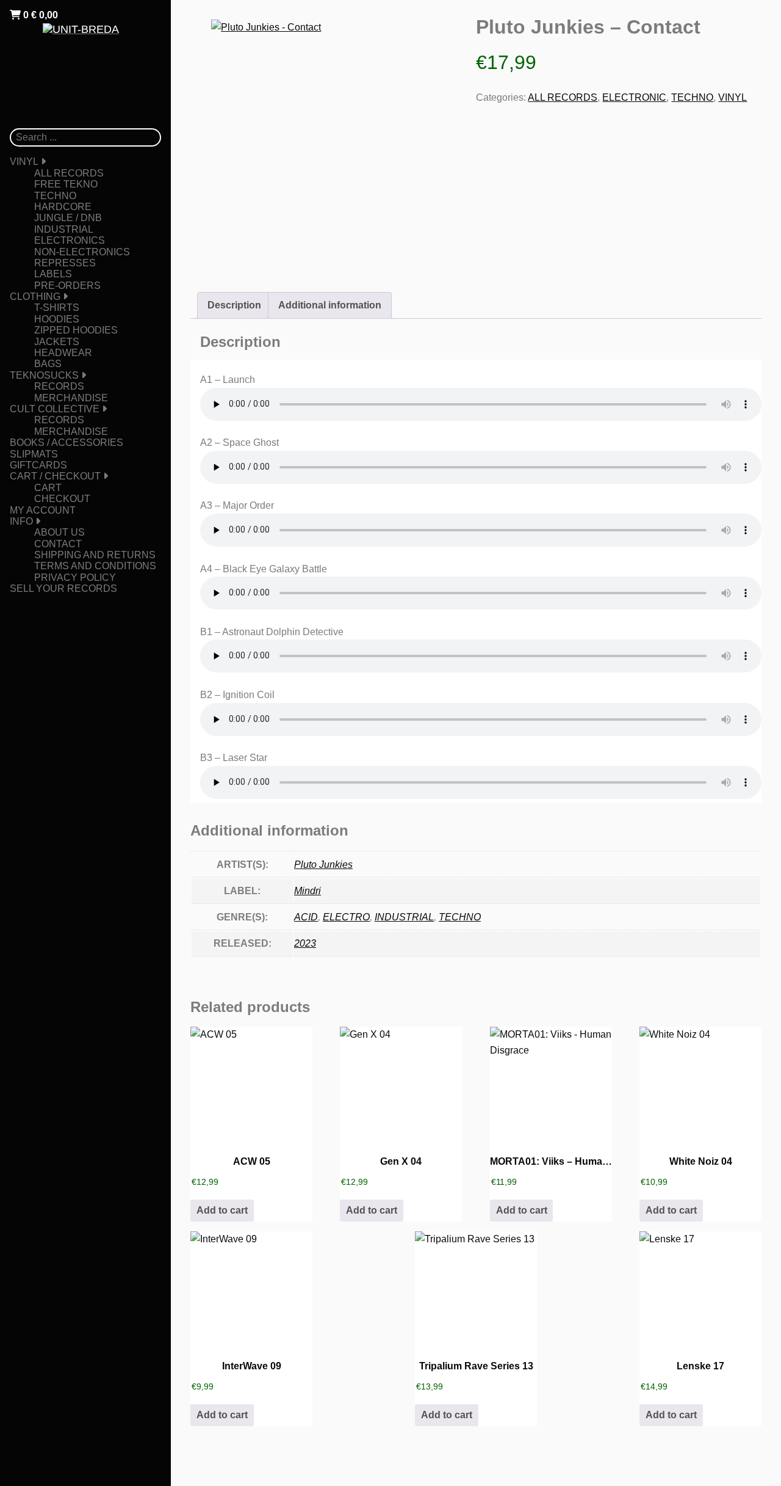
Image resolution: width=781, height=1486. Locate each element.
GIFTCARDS (38, 465)
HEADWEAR (63, 353)
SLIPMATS (34, 454)
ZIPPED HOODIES (76, 330)
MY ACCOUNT (43, 510)
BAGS (48, 364)
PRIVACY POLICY (75, 577)
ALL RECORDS (69, 173)
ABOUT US (59, 532)
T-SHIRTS (56, 307)
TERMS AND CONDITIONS (95, 566)
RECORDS (59, 386)
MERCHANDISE (71, 398)
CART (48, 488)
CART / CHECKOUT (55, 476)
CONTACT (58, 544)
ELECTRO (346, 917)
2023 (305, 943)
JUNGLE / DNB (68, 218)
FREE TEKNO (66, 184)
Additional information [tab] (329, 305)
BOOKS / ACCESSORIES (66, 442)
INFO (21, 521)
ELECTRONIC (634, 97)
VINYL (24, 161)
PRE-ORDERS (67, 285)
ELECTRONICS (69, 240)
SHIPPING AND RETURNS (95, 555)
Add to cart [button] (222, 1210)
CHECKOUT (62, 499)
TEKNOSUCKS (44, 375)
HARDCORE (63, 207)
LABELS (53, 274)
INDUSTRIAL (63, 229)
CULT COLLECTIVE (54, 409)
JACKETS (56, 342)
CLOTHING (35, 296)
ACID (306, 917)
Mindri (307, 891)
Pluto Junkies (323, 864)
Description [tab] (234, 305)
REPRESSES (65, 263)
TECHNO (55, 196)
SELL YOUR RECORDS (63, 588)
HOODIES (56, 319)
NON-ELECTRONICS (82, 252)
